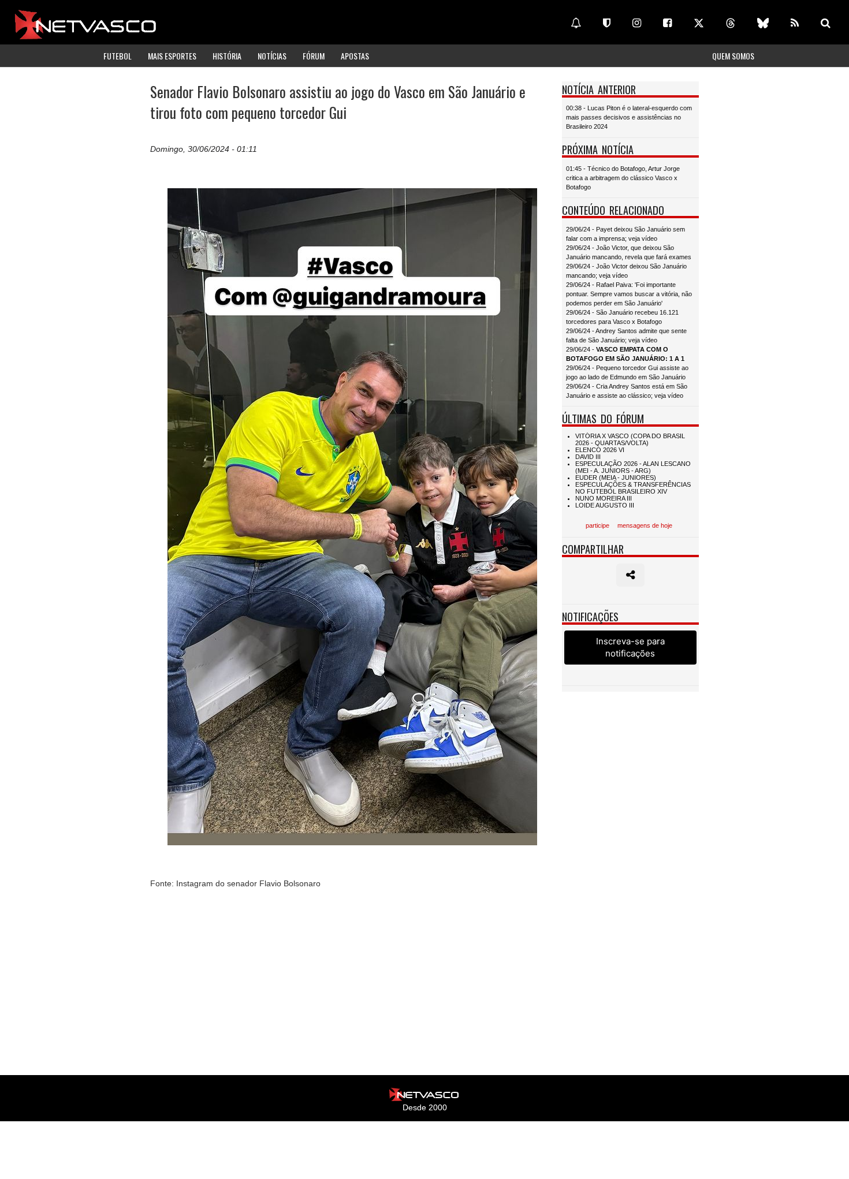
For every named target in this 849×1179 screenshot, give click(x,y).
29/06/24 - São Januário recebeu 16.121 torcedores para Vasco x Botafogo (622, 317)
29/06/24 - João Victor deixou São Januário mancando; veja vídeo (626, 271)
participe (597, 525)
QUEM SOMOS (733, 56)
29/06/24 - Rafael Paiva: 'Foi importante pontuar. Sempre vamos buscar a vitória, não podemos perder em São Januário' (629, 294)
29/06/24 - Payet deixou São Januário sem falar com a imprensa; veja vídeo (625, 234)
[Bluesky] (763, 23)
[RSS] (795, 23)
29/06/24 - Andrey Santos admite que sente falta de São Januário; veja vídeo (626, 335)
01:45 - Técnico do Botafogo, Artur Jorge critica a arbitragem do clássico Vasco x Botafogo (623, 178)
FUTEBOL (117, 56)
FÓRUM (314, 56)
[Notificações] (576, 23)
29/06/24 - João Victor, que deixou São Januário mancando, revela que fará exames (628, 252)
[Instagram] (637, 23)
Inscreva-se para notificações (630, 647)
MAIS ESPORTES (172, 56)
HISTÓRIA (227, 56)
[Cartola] (606, 23)
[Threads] (730, 23)
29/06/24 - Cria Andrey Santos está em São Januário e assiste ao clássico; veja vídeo (626, 391)
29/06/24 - (625, 354)
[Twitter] (699, 23)
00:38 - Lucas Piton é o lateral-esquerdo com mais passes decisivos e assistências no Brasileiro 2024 (629, 117)
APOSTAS (355, 56)
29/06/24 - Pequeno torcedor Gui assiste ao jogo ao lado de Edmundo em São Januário (627, 372)
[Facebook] (667, 23)
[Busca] (825, 23)
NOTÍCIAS (272, 56)
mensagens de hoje (644, 525)
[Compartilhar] (630, 575)
